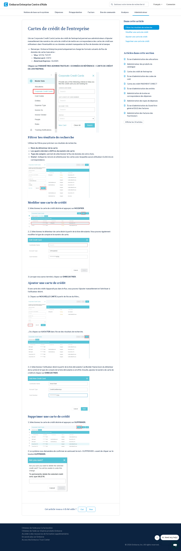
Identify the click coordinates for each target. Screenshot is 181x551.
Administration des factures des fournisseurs (140, 114)
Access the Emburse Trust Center (36, 539)
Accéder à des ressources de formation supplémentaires (45, 534)
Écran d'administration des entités (141, 88)
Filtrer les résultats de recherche (139, 27)
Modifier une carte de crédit (137, 32)
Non (91, 509)
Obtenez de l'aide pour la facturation (37, 528)
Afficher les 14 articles (133, 122)
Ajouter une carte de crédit (136, 37)
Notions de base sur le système (36, 12)
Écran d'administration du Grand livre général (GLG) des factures (142, 106)
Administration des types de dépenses (142, 101)
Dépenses (59, 12)
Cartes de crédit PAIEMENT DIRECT (142, 84)
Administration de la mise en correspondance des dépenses (139, 94)
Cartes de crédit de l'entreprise (139, 71)
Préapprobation (75, 12)
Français (157, 4)
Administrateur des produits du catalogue (139, 65)
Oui (82, 509)
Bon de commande (107, 12)
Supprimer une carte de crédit (137, 41)
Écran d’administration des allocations (142, 59)
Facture (91, 12)
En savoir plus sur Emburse (33, 536)
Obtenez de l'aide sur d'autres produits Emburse (42, 531)
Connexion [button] (170, 4)
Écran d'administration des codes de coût (141, 77)
